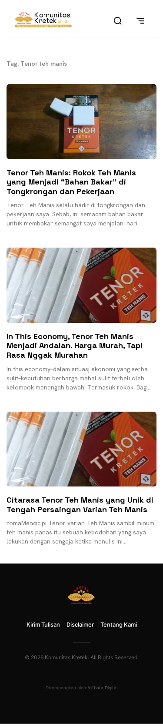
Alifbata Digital (102, 687)
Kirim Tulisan (43, 624)
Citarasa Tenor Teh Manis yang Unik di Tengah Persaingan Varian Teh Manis (80, 504)
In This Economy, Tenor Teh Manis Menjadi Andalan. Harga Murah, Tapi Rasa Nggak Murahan (75, 345)
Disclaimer (80, 624)
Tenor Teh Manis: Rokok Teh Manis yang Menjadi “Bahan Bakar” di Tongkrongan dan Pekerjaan (71, 182)
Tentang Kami (118, 624)
